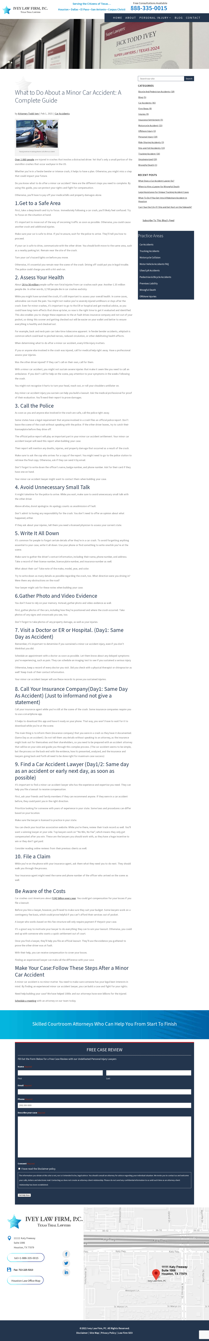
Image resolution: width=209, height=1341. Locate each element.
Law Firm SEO (125, 1332)
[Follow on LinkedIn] (66, 1272)
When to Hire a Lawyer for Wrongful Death (158, 186)
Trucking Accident (147, 153)
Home (117, 18)
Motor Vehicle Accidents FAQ (154, 264)
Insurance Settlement (149, 119)
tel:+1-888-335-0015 (26, 1258)
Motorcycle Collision (150, 257)
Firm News (143, 108)
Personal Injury (154, 18)
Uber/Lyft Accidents (150, 270)
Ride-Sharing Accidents (149, 142)
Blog (179, 18)
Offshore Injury (145, 131)
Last (108, 1078)
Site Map (94, 1332)
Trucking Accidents (149, 251)
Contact (193, 18)
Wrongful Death (146, 165)
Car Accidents (62, 113)
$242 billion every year (64, 898)
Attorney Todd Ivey (28, 113)
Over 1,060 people (24, 159)
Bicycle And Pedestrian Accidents (154, 91)
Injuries (142, 114)
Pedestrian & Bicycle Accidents (155, 277)
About (130, 18)
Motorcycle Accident (148, 125)
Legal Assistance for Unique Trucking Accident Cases (163, 192)
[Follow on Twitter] (66, 1263)
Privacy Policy (108, 1332)
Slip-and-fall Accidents (149, 148)
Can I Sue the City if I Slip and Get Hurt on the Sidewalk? (165, 207)
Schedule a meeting (25, 1000)
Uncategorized (145, 159)
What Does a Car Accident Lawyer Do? (156, 180)
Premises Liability (149, 283)
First (20, 1078)
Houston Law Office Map (25, 1280)
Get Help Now (24, 1195)
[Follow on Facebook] (66, 1254)
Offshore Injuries (148, 296)
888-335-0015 (149, 8)
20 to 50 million (30, 284)
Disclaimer (82, 1332)
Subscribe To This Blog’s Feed (158, 220)
